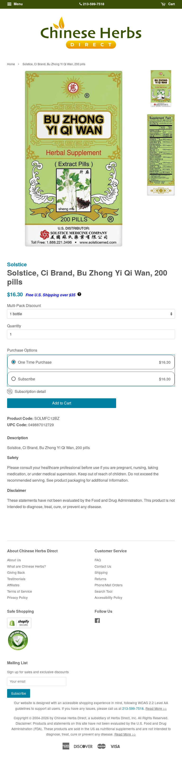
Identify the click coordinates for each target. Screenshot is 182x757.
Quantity (14, 325)
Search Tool (103, 591)
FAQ (98, 559)
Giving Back (16, 572)
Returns (100, 578)
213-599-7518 (93, 3)
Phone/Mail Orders (109, 585)
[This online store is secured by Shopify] (19, 626)
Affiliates (13, 585)
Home (11, 64)
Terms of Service (19, 591)
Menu (18, 3)
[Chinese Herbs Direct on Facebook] (97, 621)
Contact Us (103, 566)
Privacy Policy (17, 597)
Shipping (101, 572)
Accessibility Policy (108, 597)
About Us (14, 559)
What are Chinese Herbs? (26, 566)
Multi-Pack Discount (24, 305)
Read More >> (156, 708)
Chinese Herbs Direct (70, 717)
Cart (171, 3)
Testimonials (16, 578)
